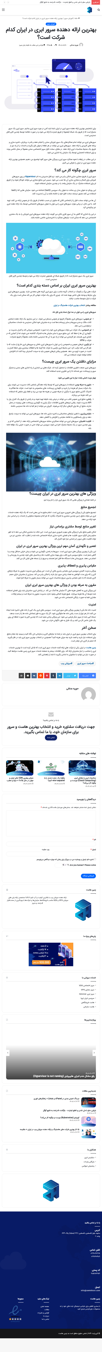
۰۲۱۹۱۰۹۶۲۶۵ (95, 1253)
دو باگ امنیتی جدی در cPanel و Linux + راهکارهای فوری (56, 1098)
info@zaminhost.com (90, 1290)
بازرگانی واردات (89, 1161)
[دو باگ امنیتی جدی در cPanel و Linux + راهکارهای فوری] (88, 1102)
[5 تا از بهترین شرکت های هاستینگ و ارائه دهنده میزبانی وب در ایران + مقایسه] (88, 1133)
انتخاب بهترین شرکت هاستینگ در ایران (69, 305)
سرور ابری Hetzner (86, 994)
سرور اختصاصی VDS (86, 985)
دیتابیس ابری (89, 1157)
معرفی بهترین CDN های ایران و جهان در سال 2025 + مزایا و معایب (20, 779)
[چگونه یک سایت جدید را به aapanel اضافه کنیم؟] (51, 768)
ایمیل (93, 849)
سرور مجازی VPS (87, 989)
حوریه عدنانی (74, 45)
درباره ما (46, 1316)
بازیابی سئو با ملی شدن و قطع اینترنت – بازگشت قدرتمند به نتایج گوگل (69, 1110)
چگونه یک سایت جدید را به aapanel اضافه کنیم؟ (54, 779)
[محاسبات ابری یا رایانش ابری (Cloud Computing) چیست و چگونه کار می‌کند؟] (82, 768)
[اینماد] (15, 1322)
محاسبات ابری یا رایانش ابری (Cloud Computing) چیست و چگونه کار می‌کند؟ (83, 781)
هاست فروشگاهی (87, 1002)
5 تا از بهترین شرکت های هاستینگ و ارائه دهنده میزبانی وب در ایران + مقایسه (49, 1129)
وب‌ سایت (45, 849)
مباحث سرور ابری (84, 663)
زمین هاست (91, 647)
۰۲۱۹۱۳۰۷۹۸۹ (95, 1256)
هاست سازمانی (88, 1006)
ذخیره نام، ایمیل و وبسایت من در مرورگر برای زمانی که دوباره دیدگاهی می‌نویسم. (65, 859)
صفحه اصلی (45, 1306)
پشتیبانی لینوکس (88, 1166)
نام (94, 839)
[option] (51, 1052)
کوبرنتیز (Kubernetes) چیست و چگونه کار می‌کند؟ (59, 1117)
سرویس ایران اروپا (87, 998)
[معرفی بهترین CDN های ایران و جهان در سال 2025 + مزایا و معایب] (19, 768)
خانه (76, 18)
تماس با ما (51, 737)
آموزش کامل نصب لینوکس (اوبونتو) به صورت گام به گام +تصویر (64, 1076)
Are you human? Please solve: (82, 865)
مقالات (46, 1309)
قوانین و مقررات (43, 1312)
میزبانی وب (66, 663)
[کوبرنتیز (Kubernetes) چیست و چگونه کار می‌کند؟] (88, 1121)
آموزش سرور (68, 18)
